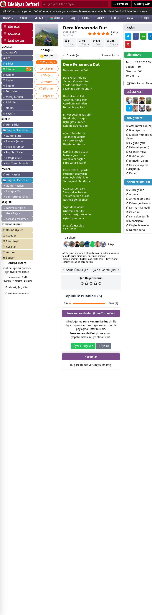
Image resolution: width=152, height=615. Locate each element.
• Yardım (17, 280)
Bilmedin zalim (138, 160)
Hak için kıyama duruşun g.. (137, 166)
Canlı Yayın (12, 241)
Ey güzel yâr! (136, 143)
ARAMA (130, 18)
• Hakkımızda (13, 277)
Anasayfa (11, 52)
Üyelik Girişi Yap (83, 346)
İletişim (10, 257)
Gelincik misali (137, 151)
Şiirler (9, 63)
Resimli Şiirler (14, 141)
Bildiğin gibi (136, 156)
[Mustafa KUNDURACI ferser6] (103, 244)
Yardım (10, 252)
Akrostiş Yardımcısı (17, 219)
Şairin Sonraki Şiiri (104, 270)
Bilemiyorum (136, 130)
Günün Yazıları (15, 185)
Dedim (132, 173)
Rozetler (11, 235)
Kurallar (11, 246)
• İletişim (27, 280)
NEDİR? (100, 18)
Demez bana (136, 230)
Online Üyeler (14, 230)
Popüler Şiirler (15, 152)
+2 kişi (110, 244)
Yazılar (10, 74)
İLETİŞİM (145, 18)
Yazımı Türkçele (15, 207)
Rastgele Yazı (14, 191)
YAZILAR (39, 18)
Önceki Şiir (73, 55)
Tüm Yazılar (13, 174)
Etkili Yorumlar (15, 146)
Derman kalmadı (139, 207)
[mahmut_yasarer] (71, 244)
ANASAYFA (8, 18)
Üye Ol (104, 346)
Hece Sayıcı (13, 213)
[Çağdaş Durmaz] (87, 244)
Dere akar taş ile (138, 216)
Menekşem (135, 221)
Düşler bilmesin (138, 225)
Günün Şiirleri (14, 135)
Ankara (133, 194)
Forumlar (11, 91)
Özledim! (134, 212)
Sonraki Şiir (108, 55)
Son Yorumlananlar (18, 163)
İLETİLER (115, 18)
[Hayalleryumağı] (82, 244)
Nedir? (10, 108)
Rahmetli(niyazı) (138, 147)
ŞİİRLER (23, 18)
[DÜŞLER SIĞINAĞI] (77, 244)
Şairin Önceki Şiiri (77, 270)
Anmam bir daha (139, 198)
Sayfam (10, 113)
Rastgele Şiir (14, 158)
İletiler (10, 85)
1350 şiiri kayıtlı (47, 62)
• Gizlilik (24, 277)
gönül (77, 199)
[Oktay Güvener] (66, 244)
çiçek (71, 192)
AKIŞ (72, 18)
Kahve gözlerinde (139, 203)
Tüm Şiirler (12, 124)
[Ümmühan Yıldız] (149, 108)
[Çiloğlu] (97, 244)
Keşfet (10, 80)
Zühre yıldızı (136, 190)
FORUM (85, 18)
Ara (8, 58)
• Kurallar (7, 280)
